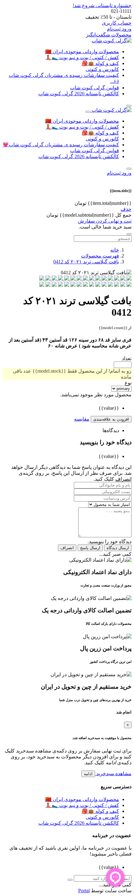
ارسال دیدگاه (118, 547)
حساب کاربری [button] (117, 23)
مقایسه (81, 419)
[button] (129, 169)
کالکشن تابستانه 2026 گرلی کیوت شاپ (78, 93)
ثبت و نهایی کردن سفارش (105, 221)
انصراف (67, 547)
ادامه (88, 773)
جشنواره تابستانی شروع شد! (102, 5)
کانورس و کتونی (102, 69)
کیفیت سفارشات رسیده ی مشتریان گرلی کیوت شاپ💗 (60, 144)
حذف (126, 209)
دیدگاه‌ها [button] (111, 430)
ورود (126, 28)
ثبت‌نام (114, 28)
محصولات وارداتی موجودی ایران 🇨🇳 (82, 51)
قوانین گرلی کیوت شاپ (94, 87)
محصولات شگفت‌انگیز (109, 34)
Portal (84, 890)
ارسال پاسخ (90, 547)
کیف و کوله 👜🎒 (100, 63)
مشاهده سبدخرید (113, 773)
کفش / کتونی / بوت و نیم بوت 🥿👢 (82, 57)
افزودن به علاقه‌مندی (111, 419)
